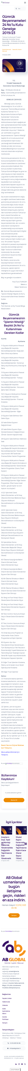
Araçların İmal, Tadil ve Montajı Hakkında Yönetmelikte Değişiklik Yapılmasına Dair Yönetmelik (7, 848)
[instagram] (19, 1064)
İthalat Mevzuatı (6, 49)
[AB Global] (12, 2)
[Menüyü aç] (25, 2)
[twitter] (25, 1064)
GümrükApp (8, 931)
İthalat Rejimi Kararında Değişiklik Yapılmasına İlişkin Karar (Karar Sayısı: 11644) (21, 848)
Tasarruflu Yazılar (16, 49)
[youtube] (22, 1064)
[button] (2, 844)
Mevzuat (4, 51)
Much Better (22, 1060)
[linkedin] (16, 1064)
